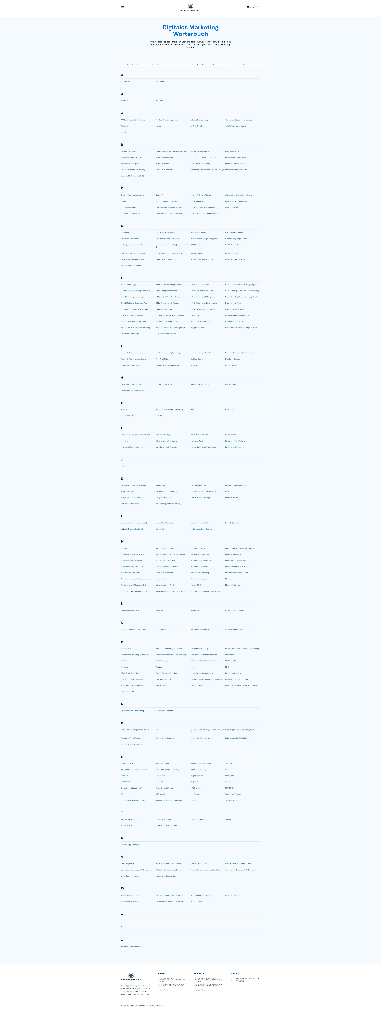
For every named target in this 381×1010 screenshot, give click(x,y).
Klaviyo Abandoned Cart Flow (132, 498)
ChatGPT (159, 195)
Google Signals (230, 384)
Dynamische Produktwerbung (201, 259)
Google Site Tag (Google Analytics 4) (134, 390)
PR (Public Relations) (163, 679)
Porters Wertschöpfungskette (167, 673)
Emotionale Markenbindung (201, 321)
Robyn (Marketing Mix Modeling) (237, 738)
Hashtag (124, 409)
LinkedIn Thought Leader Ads (132, 529)
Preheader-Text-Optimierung (132, 685)
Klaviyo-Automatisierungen (200, 498)
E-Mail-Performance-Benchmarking (203, 303)
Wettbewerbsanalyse (233, 895)
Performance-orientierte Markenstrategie (171, 655)
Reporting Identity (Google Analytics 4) (239, 730)
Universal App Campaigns (130, 845)
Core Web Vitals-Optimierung (132, 213)
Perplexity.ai (229, 655)
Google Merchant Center (199, 384)
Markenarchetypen (197, 548)
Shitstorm (125, 776)
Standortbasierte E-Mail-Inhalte (133, 800)
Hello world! (229, 409)
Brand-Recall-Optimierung (200, 164)
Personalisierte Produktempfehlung (203, 661)
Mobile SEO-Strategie (233, 585)
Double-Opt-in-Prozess (233, 245)
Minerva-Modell (196, 585)
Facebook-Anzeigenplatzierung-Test (239, 353)
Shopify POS (125, 782)
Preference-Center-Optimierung (237, 679)
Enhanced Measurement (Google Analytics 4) (242, 327)
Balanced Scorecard (128, 151)
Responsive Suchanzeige (165, 738)
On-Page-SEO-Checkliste (199, 629)
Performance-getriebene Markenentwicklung (242, 648)
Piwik (192, 667)
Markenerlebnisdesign (233, 554)
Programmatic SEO (128, 691)
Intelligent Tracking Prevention (133, 447)
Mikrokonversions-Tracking (166, 585)
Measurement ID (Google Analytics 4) (135, 585)
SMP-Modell (229, 788)
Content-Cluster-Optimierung (236, 201)
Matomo (228, 579)
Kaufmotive (160, 485)
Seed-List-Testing (162, 763)
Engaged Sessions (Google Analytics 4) (170, 327)
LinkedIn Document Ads (199, 523)
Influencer (125, 441)
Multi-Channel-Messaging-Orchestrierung (171, 591)
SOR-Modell (160, 794)
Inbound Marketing (163, 435)
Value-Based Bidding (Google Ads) (168, 864)
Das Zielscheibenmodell (130, 239)
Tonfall (228, 819)
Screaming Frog (127, 763)
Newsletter (194, 610)
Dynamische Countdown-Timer (133, 259)
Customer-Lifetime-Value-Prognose (203, 213)
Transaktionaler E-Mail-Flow (166, 825)
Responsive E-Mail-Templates (132, 738)
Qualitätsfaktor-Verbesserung (132, 711)
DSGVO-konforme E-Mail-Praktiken (169, 253)
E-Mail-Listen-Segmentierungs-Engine (135, 297)
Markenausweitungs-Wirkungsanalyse (239, 548)
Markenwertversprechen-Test (236, 573)
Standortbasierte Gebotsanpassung (169, 800)
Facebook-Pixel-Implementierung (133, 359)
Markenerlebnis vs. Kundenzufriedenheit (171, 554)
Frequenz (194, 365)
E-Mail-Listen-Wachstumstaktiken (169, 297)
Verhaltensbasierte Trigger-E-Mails (238, 864)
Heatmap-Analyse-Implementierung (169, 409)
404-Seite (124, 101)
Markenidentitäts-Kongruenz (132, 560)
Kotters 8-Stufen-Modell (130, 504)
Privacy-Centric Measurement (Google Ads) (241, 685)
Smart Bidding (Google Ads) (131, 788)
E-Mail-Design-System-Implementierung (136, 291)
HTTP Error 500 (127, 416)
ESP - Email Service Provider (166, 334)
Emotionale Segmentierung (235, 321)
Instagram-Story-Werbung (235, 441)
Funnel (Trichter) (231, 365)
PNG (227, 667)
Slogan (227, 782)
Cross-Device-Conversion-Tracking (169, 213)
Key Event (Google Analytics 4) (236, 485)
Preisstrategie (161, 685)
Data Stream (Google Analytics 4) (237, 239)
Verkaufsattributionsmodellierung (169, 870)
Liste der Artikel (163, 990)
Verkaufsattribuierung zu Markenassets (136, 870)
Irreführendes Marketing (234, 447)
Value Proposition (127, 864)
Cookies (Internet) (232, 207)
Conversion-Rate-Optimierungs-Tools (170, 207)
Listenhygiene (161, 529)
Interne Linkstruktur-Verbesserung (203, 447)
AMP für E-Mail (196, 126)
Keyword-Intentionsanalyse (166, 491)
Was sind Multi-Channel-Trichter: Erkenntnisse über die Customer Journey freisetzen (171, 980)
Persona (124, 661)
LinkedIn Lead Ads (232, 523)
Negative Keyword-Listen (130, 610)
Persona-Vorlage (162, 661)
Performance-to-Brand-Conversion (203, 655)
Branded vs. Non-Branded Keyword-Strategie (207, 170)
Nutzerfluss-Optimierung (234, 610)
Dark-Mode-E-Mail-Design (165, 232)
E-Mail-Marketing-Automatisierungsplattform (242, 297)
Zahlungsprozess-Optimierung (132, 946)
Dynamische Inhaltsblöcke (166, 259)
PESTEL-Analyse (231, 661)
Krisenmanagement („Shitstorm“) (168, 504)
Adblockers (125, 126)
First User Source (196, 359)
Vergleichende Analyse (198, 864)
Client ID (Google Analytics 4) (167, 201)
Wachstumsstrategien (129, 895)
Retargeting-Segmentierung (201, 738)
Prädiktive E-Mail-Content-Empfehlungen (206, 679)
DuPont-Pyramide (197, 253)
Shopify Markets (196, 776)
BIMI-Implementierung (233, 151)
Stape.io (193, 800)
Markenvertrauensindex (165, 573)
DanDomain (125, 232)
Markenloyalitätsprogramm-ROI (237, 560)
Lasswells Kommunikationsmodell (134, 523)
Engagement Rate (197, 327)
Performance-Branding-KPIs (201, 648)
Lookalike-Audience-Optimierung (203, 529)
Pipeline (159, 667)
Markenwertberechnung (199, 573)
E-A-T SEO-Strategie (128, 284)
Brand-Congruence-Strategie (132, 157)
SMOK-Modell (195, 788)
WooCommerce (196, 901)
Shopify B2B (160, 776)
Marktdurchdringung (198, 579)
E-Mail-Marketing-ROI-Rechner (167, 303)
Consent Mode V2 (197, 201)
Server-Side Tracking (198, 769)
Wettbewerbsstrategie (129, 901)
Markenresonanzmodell (199, 566)
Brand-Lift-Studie (162, 164)
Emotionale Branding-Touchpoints (134, 321)
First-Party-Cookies (232, 359)
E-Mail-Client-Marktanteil (200, 284)
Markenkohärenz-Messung (200, 560)
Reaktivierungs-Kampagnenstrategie (135, 730)
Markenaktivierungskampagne (167, 548)
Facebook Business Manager (132, 353)
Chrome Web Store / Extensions (202, 195)
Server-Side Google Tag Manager (168, 769)
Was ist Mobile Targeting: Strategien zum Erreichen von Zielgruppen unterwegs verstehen (172, 985)
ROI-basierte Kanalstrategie (131, 744)
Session (228, 769)
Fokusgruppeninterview (130, 365)
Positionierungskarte (233, 673)
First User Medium (163, 359)
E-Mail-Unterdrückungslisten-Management (137, 309)
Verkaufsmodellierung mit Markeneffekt (240, 870)
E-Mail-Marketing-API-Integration (203, 297)
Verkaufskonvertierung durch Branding (205, 870)
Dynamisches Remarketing (131, 265)
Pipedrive (124, 667)
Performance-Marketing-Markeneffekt (135, 655)
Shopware (194, 782)
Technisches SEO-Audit (130, 819)
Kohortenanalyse (231, 498)
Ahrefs (158, 126)
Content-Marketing (128, 207)
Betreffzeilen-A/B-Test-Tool (201, 151)
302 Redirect (160, 82)
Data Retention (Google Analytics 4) (203, 239)
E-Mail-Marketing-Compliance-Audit (134, 303)
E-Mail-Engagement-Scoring (166, 291)
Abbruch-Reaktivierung (199, 120)
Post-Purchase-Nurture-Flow (132, 679)
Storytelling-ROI (231, 800)
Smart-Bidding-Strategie (165, 788)
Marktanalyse (161, 579)
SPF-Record (194, 794)
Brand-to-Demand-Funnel (235, 164)
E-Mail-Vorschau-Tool (164, 309)
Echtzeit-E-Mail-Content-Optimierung (170, 315)
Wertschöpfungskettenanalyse (202, 895)
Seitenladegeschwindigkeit (200, 763)
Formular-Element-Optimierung (168, 365)
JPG (122, 466)
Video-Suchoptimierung (130, 876)
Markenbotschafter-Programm (132, 554)
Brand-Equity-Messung (164, 157)
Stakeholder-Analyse (233, 794)
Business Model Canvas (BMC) (132, 176)
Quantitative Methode (164, 711)
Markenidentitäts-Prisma (165, 560)
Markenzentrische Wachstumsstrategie (136, 579)
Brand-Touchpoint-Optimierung (133, 170)
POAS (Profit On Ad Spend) (131, 673)
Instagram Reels (196, 441)
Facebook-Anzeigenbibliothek (201, 353)
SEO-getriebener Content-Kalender (134, 769)
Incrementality (230, 435)
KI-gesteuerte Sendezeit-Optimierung (204, 491)
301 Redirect (125, 82)
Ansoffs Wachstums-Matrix (235, 126)
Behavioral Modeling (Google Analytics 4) (171, 151)
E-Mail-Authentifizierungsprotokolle (169, 284)
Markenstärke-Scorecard (130, 573)
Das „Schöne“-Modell (198, 232)
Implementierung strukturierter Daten (135, 435)
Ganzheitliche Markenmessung (132, 384)
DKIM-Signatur (196, 245)
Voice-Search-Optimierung (166, 876)
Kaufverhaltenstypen (198, 485)
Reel (157, 730)
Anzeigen (124, 132)
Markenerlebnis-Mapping (199, 554)
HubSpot (159, 416)
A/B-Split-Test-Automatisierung (133, 120)
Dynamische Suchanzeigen (235, 259)
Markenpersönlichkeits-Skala (132, 566)
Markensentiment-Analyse (235, 566)
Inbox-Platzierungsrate (199, 435)
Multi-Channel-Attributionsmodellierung (136, 591)
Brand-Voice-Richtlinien (165, 170)
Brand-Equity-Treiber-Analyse (236, 157)
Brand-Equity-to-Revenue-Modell (203, 157)
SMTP (123, 794)
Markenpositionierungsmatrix (167, 566)
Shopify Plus (229, 776)
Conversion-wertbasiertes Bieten (202, 207)
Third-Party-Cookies (163, 819)
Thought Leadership (198, 819)
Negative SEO (161, 610)
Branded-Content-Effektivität (236, 170)
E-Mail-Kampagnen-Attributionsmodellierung (242, 291)
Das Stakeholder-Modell (234, 232)
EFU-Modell (194, 315)
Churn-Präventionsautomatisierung (238, 195)
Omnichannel (161, 629)
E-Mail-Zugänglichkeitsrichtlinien (202, 309)
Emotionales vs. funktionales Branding (135, 327)
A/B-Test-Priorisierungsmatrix (167, 120)
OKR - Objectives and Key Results (133, 629)
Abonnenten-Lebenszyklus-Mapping (238, 120)
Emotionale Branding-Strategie (237, 315)
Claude (123, 201)
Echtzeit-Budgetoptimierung (132, 315)
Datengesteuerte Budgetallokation (134, 245)
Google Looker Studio (164, 384)
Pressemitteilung (196, 685)
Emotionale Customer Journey (167, 321)
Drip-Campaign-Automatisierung (133, 253)
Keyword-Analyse (127, 491)
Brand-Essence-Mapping (130, 164)
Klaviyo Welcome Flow (164, 498)
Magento (124, 548)
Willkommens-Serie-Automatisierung (170, 901)
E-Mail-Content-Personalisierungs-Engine (240, 284)
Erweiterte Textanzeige (130, 334)
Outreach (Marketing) (233, 629)
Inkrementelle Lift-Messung (166, 441)
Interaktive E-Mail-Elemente (166, 447)
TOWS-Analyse (126, 825)
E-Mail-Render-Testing (233, 303)
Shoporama (160, 782)
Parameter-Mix (126, 648)
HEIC (192, 409)
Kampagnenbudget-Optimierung (133, 485)
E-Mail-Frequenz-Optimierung (201, 291)
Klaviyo (227, 491)
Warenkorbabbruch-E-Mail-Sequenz (169, 895)
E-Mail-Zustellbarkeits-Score (235, 309)
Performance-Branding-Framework (169, 648)
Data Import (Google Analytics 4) (168, 239)
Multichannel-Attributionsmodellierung (205, 591)
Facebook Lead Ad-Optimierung (168, 353)
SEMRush (228, 763)
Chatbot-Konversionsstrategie (132, 195)
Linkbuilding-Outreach (164, 523)
